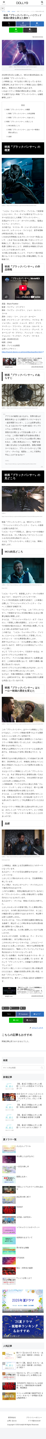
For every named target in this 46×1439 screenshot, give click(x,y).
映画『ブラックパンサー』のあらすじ (21, 117)
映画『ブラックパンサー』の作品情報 (21, 113)
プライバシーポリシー (34, 1417)
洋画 (23, 1008)
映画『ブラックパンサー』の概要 (18, 109)
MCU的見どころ (14, 125)
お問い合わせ (12, 1421)
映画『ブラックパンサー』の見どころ (19, 121)
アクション (15, 1008)
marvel (6, 1008)
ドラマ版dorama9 (34, 1421)
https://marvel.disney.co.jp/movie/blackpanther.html (22, 352)
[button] (30, 30)
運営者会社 (12, 1417)
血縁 (10, 136)
